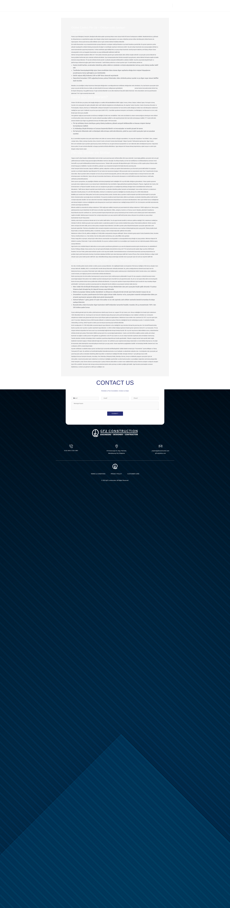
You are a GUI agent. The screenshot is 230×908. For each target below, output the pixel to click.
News (74, 31)
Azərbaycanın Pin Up (128, 88)
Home (138, 5)
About (144, 5)
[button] (160, 6)
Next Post (164, 381)
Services (151, 5)
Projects (159, 5)
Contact (168, 5)
